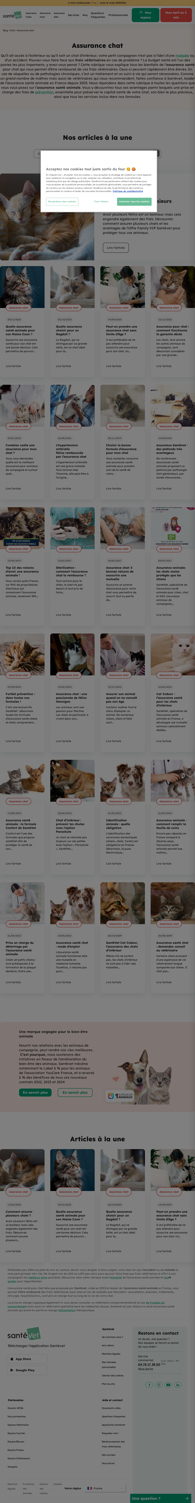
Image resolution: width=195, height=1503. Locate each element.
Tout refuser (101, 201)
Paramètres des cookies (62, 201)
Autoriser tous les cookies (134, 201)
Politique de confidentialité (128, 191)
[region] (98, 181)
